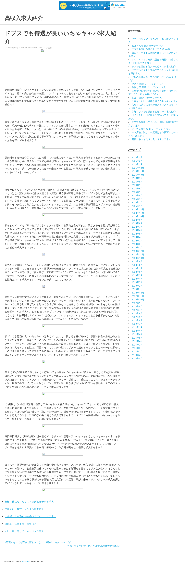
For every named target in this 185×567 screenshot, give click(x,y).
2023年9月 (137, 261)
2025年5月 (137, 191)
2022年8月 (137, 306)
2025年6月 (137, 188)
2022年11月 (138, 295)
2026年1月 (137, 164)
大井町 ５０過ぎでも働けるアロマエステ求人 (30, 516)
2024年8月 (137, 223)
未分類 (49, 47)
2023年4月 (137, 278)
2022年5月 (137, 316)
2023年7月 (137, 268)
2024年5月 (137, 233)
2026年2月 (137, 160)
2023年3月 (137, 282)
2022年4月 (137, 320)
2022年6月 (137, 313)
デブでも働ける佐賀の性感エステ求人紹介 (154, 66)
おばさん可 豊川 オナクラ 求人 (147, 45)
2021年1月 (137, 351)
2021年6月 (137, 334)
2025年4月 (137, 195)
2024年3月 (137, 240)
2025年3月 (137, 198)
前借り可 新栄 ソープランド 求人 (149, 87)
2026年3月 (137, 157)
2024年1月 (137, 247)
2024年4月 (137, 237)
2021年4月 (137, 341)
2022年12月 (138, 292)
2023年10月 (138, 257)
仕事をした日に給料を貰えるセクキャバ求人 (155, 101)
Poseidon (26, 561)
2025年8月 (137, 181)
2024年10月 (138, 216)
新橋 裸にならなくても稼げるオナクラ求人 (29, 501)
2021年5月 (137, 337)
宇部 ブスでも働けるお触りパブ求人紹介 (154, 111)
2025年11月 (138, 171)
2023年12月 (138, 250)
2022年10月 (138, 299)
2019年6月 (137, 354)
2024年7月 (137, 226)
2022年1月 (137, 330)
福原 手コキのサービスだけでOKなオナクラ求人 (93, 545)
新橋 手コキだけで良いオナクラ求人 (151, 139)
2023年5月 (137, 275)
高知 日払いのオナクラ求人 (147, 97)
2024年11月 (138, 212)
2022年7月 (137, 309)
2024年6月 (137, 230)
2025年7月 (137, 185)
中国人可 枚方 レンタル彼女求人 (24, 508)
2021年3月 (137, 344)
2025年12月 (138, 167)
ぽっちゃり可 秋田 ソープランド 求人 (151, 128)
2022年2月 (137, 327)
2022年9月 (137, 302)
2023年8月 (137, 264)
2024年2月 (137, 243)
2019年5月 (137, 358)
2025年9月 (137, 178)
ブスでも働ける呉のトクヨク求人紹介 (151, 49)
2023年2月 (137, 285)
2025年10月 (138, 174)
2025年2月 (137, 202)
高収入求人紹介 (24, 18)
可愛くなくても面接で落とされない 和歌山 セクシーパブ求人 (39, 542)
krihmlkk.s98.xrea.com (32, 47)
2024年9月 (137, 219)
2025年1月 (137, 205)
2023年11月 (138, 254)
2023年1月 (137, 289)
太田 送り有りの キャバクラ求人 (24, 530)
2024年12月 (138, 209)
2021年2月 (137, 347)
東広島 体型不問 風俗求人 (21, 523)
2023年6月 (137, 271)
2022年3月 (137, 323)
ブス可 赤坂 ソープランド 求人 (147, 83)
